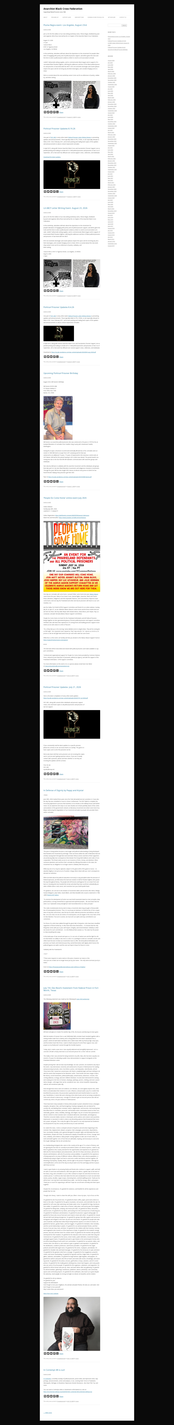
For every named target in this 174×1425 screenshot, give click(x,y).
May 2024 (110, 119)
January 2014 (111, 241)
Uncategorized (61, 117)
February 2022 (112, 158)
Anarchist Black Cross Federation (63, 8)
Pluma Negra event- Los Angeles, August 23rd (65, 25)
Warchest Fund (79, 17)
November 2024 (112, 106)
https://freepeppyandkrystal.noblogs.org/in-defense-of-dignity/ (67, 967)
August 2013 (111, 246)
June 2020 (110, 202)
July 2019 (110, 215)
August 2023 (111, 128)
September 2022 (112, 143)
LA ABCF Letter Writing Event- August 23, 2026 (65, 208)
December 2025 (112, 78)
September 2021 (112, 169)
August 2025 (111, 86)
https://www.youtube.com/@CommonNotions (72, 517)
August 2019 (111, 213)
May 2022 (110, 152)
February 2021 (112, 185)
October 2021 (111, 167)
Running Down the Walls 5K (96, 17)
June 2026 (110, 65)
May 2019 (110, 219)
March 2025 (111, 97)
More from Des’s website (51, 1293)
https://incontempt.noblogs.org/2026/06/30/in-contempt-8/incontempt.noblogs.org (68, 1392)
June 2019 (110, 217)
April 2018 (110, 224)
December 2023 (112, 121)
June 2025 (110, 91)
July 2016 (110, 230)
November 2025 (112, 80)
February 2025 (112, 100)
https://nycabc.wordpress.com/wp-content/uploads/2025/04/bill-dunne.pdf (70, 477)
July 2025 (110, 89)
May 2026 (110, 67)
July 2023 (110, 130)
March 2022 (111, 156)
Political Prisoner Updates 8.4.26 (59, 307)
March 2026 (111, 71)
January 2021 (111, 187)
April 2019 (110, 222)
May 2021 (110, 178)
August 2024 (111, 113)
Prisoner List (55, 17)
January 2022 (111, 161)
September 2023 (112, 126)
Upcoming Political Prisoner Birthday (61, 373)
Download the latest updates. (52, 157)
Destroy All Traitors (53, 895)
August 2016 (111, 228)
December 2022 (112, 139)
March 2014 (111, 239)
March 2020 (111, 209)
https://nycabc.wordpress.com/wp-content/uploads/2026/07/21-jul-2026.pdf (66, 698)
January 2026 (111, 76)
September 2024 (112, 110)
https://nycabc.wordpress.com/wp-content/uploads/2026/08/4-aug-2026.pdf (73, 352)
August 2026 (111, 60)
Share (61, 112)
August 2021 (111, 171)
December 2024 (112, 104)
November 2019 (112, 211)
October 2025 (111, 82)
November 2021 (112, 165)
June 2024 (110, 117)
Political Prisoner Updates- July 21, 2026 (62, 687)
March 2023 (111, 132)
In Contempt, (47, 1378)
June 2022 (110, 150)
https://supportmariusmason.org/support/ (56, 640)
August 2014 (111, 235)
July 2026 (110, 62)
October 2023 (111, 124)
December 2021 (112, 163)
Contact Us (122, 17)
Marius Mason (94, 594)
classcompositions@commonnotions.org (57, 666)
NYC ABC (53, 137)
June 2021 (110, 176)
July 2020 (110, 200)
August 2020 (111, 198)
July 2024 (110, 115)
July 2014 (110, 237)
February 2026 (112, 73)
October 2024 (111, 108)
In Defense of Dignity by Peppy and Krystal (63, 790)
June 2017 (110, 226)
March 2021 (111, 182)
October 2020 (111, 193)
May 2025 (110, 93)
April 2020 (110, 206)
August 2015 (111, 233)
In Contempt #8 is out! (54, 1370)
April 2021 (110, 180)
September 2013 (112, 243)
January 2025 (111, 102)
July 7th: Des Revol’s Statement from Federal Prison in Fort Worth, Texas (71, 989)
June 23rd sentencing (83, 999)
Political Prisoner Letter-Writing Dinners (79, 137)
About (45, 17)
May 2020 (110, 204)
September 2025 (112, 84)
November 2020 (112, 191)
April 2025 (110, 95)
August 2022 (111, 145)
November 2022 (112, 141)
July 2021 (110, 174)
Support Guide (67, 17)
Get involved (111, 17)
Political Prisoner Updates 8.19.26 (59, 128)
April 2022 (110, 154)
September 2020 (112, 195)
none (79, 117)
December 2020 (112, 189)
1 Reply (45, 795)
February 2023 (112, 134)
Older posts (48, 1413)
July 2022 (110, 148)
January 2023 (111, 137)
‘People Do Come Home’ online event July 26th (65, 497)
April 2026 (110, 69)
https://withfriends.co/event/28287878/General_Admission (72, 515)
